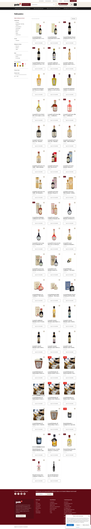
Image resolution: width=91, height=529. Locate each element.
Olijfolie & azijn (52, 505)
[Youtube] (24, 494)
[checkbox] (20, 22)
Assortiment (38, 503)
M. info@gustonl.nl (67, 508)
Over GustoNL (38, 505)
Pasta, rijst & (52, 506)
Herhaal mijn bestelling (63, 5)
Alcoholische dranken (53, 503)
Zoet (51, 502)
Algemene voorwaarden (18, 526)
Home (37, 502)
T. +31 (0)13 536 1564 (67, 506)
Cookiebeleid (77, 527)
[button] (89, 516)
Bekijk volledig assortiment (19, 18)
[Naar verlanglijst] (71, 4)
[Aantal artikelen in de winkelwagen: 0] (75, 4)
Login (60, 3)
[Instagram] (15, 494)
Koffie (51, 511)
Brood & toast (52, 509)
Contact (37, 509)
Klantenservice (38, 508)
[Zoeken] (54, 4)
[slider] (14, 74)
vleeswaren (55, 508)
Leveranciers (38, 506)
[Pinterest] (21, 494)
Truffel (51, 512)
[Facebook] (18, 494)
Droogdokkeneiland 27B (68, 503)
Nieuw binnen (38, 511)
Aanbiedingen (38, 512)
